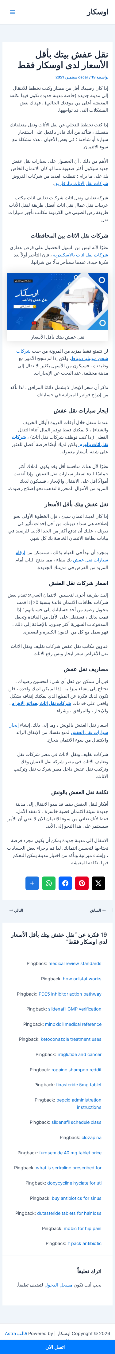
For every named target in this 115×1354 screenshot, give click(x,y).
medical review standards (75, 963)
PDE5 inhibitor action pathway (70, 994)
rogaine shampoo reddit (77, 1070)
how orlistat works (82, 979)
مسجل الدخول (58, 1285)
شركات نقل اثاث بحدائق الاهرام (41, 703)
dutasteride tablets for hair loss (69, 1213)
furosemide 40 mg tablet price (70, 1153)
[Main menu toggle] (12, 12)
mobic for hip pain (83, 1228)
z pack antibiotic (84, 1243)
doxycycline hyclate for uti (74, 1183)
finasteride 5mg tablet (79, 1084)
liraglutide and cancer (79, 1054)
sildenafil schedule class (77, 1122)
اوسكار (98, 11)
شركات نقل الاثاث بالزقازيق (81, 183)
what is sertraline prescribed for (69, 1168)
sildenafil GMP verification (75, 1009)
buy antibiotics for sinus (77, 1198)
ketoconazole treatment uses (71, 1039)
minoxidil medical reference (73, 1024)
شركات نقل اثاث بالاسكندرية (80, 255)
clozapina (92, 1137)
